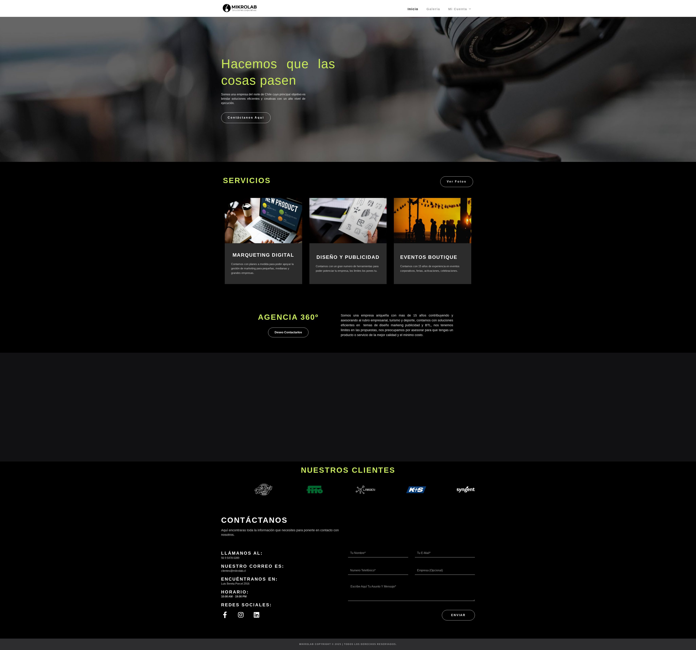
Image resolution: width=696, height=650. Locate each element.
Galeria (433, 9)
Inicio (413, 9)
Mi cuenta (457, 9)
